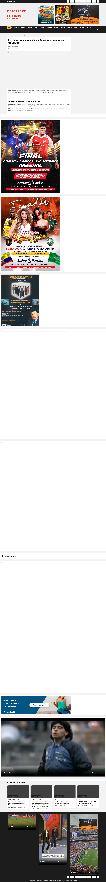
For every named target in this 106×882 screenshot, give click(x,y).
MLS (56, 799)
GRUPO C (36, 27)
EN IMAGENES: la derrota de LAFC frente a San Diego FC (87, 802)
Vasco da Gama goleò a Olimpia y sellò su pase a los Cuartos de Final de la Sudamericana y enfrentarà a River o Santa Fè (41, 804)
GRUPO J (13, 31)
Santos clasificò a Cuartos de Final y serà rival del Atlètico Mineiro (17, 803)
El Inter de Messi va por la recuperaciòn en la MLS (62, 802)
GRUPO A (23, 27)
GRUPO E (49, 27)
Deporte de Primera (21, 48)
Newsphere (66, 880)
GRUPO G (63, 27)
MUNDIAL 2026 (15, 27)
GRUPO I (76, 27)
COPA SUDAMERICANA (13, 799)
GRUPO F (56, 27)
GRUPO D (43, 27)
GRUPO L (82, 27)
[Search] (98, 29)
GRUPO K (89, 27)
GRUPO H (69, 27)
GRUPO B (30, 27)
